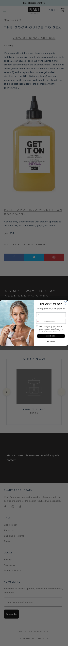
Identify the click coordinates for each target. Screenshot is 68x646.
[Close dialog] (65, 302)
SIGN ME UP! (51, 336)
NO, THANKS (51, 341)
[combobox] (39, 321)
